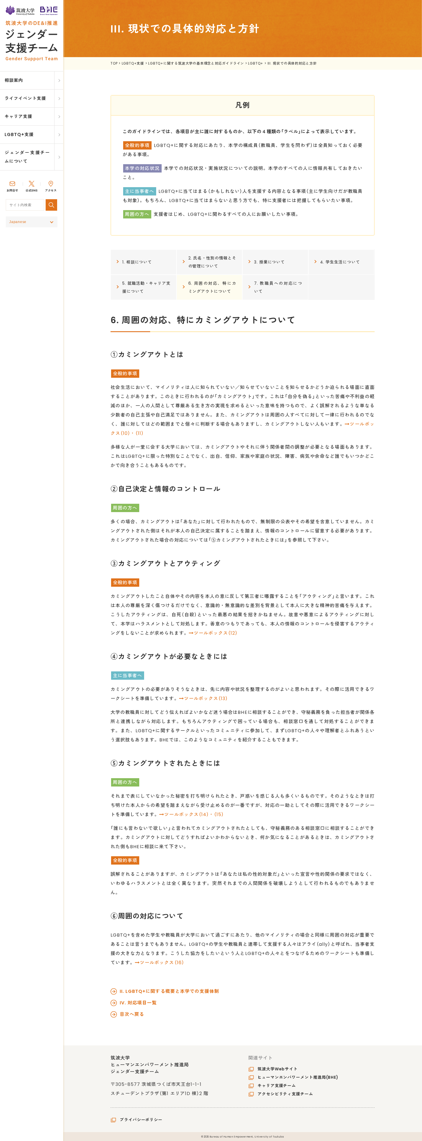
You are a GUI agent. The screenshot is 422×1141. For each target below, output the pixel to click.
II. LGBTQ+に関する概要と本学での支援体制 (169, 991)
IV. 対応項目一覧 (138, 1002)
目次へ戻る (132, 1014)
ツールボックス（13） (206, 698)
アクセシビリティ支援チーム (285, 1094)
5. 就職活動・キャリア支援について (146, 287)
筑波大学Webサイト (278, 1069)
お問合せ (12, 190)
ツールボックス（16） (162, 962)
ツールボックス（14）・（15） (194, 814)
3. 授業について (269, 262)
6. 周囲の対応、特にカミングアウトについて (212, 287)
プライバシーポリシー (141, 1120)
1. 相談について (137, 262)
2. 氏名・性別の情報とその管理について (212, 262)
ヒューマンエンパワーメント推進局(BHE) (298, 1077)
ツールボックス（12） (216, 633)
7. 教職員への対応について (278, 287)
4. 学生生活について (340, 262)
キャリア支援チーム (277, 1085)
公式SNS (32, 190)
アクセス (51, 190)
